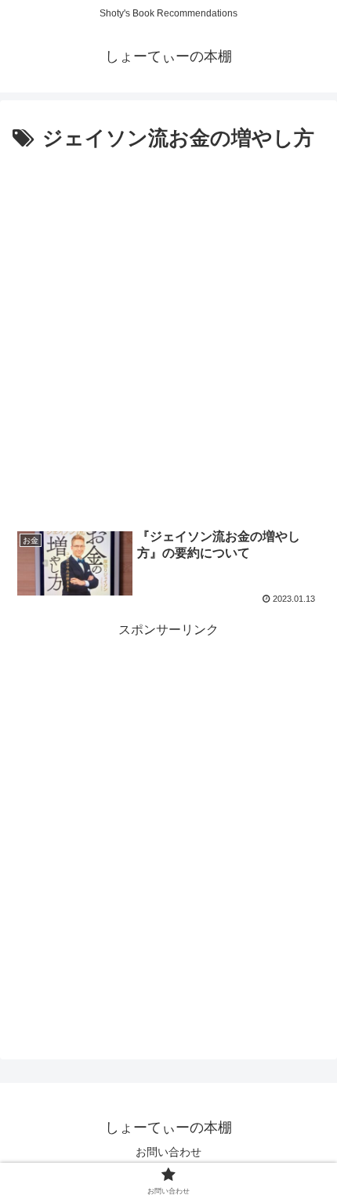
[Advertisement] (168, 333)
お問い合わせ (168, 1152)
